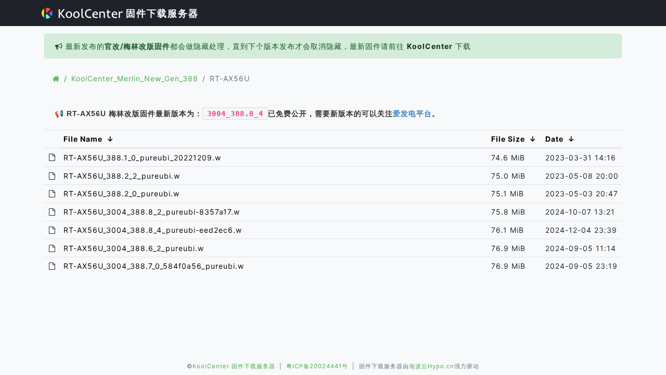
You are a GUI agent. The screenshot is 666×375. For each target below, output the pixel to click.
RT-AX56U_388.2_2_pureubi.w (121, 175)
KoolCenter (430, 46)
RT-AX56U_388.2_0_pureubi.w (121, 193)
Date (554, 138)
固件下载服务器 (161, 13)
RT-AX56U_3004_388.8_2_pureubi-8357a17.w (151, 211)
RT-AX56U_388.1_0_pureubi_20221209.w (142, 157)
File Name (83, 138)
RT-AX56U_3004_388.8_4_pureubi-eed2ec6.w (152, 230)
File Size (508, 138)
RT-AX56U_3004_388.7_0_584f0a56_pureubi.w (153, 265)
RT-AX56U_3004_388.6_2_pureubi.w (133, 248)
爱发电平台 (412, 113)
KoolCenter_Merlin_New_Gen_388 (134, 78)
